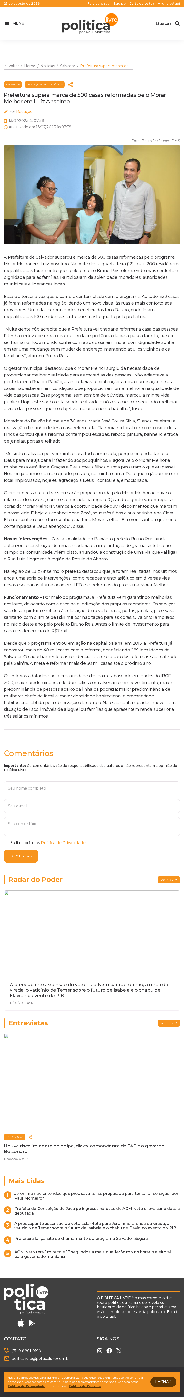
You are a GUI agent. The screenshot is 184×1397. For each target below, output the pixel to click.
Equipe (120, 3)
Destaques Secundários (45, 84)
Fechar (163, 1382)
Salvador (13, 84)
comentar (21, 856)
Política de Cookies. (85, 1386)
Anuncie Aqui (169, 3)
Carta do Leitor (141, 3)
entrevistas (14, 1137)
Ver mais (167, 879)
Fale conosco (99, 3)
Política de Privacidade (63, 842)
